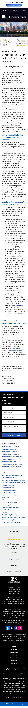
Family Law (5, 497)
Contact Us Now (14, 435)
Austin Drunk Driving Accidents (11, 466)
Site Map (14, 660)
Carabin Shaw (18, 305)
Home (4, 10)
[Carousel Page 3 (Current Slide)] (14, 560)
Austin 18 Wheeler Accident (10, 447)
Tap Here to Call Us (14, 5)
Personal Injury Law (8, 485)
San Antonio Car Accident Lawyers (12, 475)
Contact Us (14, 10)
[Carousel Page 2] (11, 560)
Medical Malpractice (8, 487)
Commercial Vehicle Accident (11, 522)
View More (14, 565)
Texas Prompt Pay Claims (10, 520)
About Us (14, 649)
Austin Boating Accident (9, 452)
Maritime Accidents (8, 510)
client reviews (17, 350)
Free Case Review (8, 395)
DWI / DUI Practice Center (10, 502)
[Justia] (16, 628)
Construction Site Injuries (10, 492)
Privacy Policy (14, 658)
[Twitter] (12, 628)
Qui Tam (4, 512)
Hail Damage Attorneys (9, 505)
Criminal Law (6, 500)
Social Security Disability (9, 515)
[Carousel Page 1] (9, 560)
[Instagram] (20, 628)
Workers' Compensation (9, 495)
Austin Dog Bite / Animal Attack (12, 464)
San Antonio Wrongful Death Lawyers (13, 482)
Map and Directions (14, 598)
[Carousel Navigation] (14, 559)
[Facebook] (8, 628)
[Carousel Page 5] (19, 560)
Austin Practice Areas (9, 444)
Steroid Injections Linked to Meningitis (14, 517)
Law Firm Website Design (14, 704)
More (23, 10)
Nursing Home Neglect (9, 490)
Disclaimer (14, 655)
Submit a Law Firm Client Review (14, 571)
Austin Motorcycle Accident (10, 454)
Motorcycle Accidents (8, 478)
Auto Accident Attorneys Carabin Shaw (13, 620)
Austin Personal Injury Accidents (12, 456)
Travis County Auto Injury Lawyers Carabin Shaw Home (14, 17)
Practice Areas (7, 472)
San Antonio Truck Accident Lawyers (13, 480)
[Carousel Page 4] (16, 560)
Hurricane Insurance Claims (10, 507)
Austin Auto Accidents (9, 449)
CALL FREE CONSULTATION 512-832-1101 (14, 67)
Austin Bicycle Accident (9, 461)
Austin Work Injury (8, 459)
